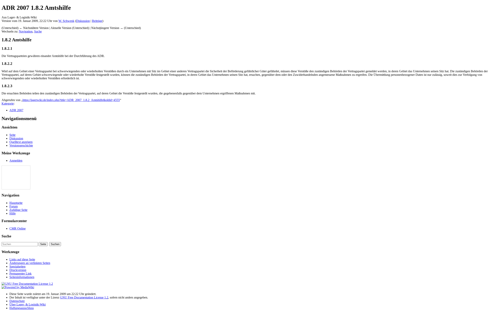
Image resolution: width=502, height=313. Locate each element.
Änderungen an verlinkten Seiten (29, 263)
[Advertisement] (13, 177)
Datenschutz (17, 301)
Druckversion (17, 270)
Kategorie (8, 103)
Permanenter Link (20, 273)
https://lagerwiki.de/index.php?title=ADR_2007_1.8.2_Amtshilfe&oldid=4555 (71, 100)
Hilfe (12, 213)
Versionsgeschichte (21, 145)
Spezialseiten (17, 266)
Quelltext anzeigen (21, 142)
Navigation (26, 31)
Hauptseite (16, 202)
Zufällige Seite (18, 210)
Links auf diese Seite (22, 259)
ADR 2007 (16, 110)
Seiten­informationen (21, 277)
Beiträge (97, 21)
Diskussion (83, 21)
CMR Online (17, 228)
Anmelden (15, 160)
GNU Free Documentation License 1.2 (84, 297)
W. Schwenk (66, 21)
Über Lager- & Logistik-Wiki (27, 304)
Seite (12, 135)
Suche (38, 31)
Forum (13, 206)
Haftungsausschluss (21, 308)
